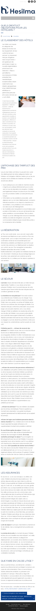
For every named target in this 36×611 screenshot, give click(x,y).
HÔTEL (7, 589)
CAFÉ (28, 589)
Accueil (7, 604)
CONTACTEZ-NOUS (13, 606)
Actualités (16, 36)
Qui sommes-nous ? (16, 604)
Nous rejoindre (26, 604)
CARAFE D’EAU (22, 589)
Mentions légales (24, 606)
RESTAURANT (13, 589)
